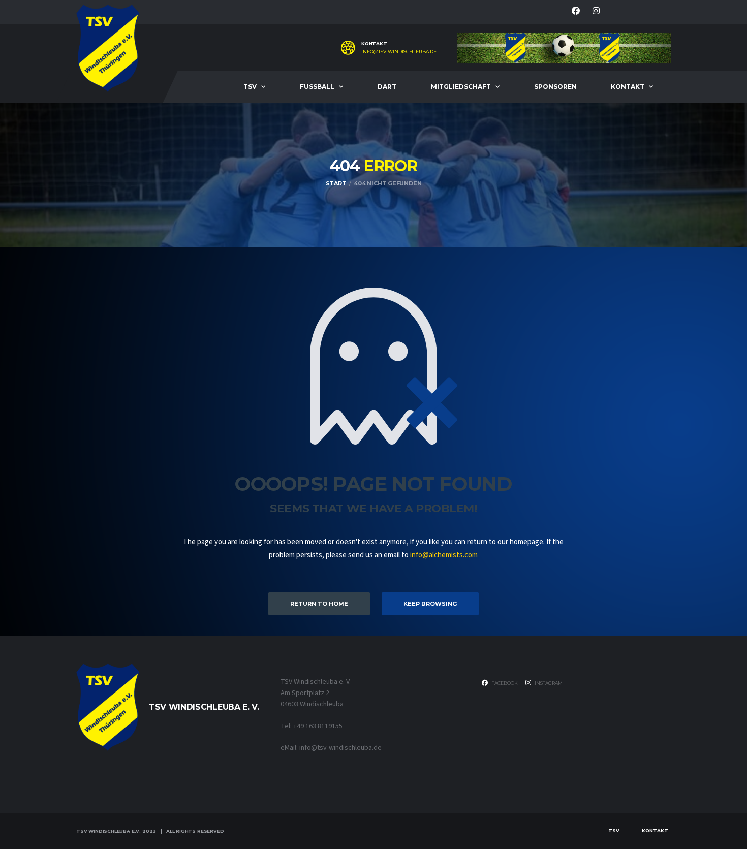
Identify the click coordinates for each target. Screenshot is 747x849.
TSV (250, 86)
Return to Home (319, 603)
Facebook (504, 683)
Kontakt (627, 86)
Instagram (548, 683)
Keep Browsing (430, 603)
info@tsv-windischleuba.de (399, 51)
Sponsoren (555, 86)
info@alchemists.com (444, 555)
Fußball (317, 86)
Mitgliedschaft (461, 86)
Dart (387, 86)
